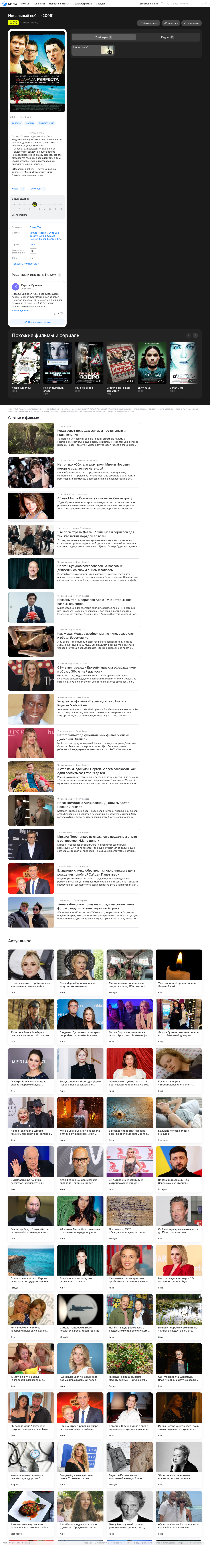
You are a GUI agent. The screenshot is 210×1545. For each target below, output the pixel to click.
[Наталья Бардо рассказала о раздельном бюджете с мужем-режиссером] (130, 1317)
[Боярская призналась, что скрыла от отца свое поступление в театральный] (80, 1268)
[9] (55, 209)
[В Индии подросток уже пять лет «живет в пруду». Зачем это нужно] (179, 1317)
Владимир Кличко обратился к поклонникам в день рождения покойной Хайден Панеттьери (96, 872)
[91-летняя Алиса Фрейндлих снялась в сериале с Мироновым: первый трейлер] (31, 1022)
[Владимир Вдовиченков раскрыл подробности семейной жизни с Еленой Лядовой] (80, 1022)
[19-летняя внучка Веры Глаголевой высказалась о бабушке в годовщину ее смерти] (31, 1366)
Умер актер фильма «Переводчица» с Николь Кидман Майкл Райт (91, 703)
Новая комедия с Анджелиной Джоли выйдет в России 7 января (93, 805)
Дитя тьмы (144, 387)
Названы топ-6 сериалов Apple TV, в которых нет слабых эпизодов (94, 602)
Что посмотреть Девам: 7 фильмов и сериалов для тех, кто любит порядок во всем (95, 534)
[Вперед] (195, 335)
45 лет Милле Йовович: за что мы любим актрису (94, 498)
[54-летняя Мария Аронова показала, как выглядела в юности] (179, 1465)
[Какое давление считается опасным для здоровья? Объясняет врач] (31, 1465)
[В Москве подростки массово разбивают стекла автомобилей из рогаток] (130, 1120)
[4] (30, 209)
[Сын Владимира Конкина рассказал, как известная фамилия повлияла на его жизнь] (31, 1169)
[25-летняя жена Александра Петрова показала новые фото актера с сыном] (31, 1415)
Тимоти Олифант (39, 235)
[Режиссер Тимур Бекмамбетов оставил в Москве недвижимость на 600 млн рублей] (31, 1219)
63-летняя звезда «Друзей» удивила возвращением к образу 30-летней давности (96, 669)
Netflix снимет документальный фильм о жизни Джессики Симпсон (93, 737)
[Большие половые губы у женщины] (179, 1120)
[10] (60, 209)
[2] (20, 209)
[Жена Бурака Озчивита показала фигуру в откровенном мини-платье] (80, 1120)
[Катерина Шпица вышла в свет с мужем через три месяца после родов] (130, 1415)
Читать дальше (20, 310)
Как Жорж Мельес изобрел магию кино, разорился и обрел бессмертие (96, 635)
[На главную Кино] (12, 3)
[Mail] (4, 3)
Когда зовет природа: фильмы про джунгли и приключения (91, 432)
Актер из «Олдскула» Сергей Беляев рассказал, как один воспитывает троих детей (96, 771)
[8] (50, 209)
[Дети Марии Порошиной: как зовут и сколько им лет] (80, 973)
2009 (13, 116)
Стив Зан (54, 232)
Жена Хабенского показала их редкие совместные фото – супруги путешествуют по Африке (95, 906)
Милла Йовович (38, 232)
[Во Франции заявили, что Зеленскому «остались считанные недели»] (179, 1169)
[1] (15, 209)
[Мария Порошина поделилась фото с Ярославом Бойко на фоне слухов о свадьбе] (130, 1022)
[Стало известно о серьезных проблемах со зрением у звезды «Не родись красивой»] (130, 1268)
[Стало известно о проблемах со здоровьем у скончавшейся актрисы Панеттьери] (31, 973)
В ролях (16, 232)
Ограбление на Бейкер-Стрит (119, 389)
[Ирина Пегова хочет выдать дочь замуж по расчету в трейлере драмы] (179, 1415)
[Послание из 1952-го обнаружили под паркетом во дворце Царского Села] (130, 1219)
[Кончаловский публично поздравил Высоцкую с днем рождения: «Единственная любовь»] (31, 1317)
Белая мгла (176, 387)
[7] (45, 209)
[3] (25, 209)
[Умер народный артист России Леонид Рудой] (179, 973)
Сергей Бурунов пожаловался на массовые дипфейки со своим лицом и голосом (90, 568)
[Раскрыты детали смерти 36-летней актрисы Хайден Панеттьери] (179, 1268)
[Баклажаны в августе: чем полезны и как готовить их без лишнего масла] (31, 1514)
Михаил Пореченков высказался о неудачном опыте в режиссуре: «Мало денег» (97, 838)
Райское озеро (84, 387)
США (32, 244)
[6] (40, 209)
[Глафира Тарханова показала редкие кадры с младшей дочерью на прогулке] (31, 1071)
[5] (35, 209)
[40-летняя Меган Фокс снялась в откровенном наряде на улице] (80, 1219)
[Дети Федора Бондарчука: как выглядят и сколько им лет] (80, 1169)
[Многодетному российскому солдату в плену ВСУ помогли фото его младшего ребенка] (130, 973)
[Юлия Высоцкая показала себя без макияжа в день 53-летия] (80, 1366)
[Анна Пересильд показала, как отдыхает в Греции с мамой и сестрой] (80, 1514)
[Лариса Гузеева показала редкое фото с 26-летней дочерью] (179, 1022)
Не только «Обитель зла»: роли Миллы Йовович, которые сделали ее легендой (94, 466)
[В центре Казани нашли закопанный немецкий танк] (130, 1465)
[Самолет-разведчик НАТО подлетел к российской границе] (80, 1317)
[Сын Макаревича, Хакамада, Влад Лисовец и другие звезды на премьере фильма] (179, 1366)
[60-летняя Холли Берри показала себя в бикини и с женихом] (179, 1514)
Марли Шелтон (47, 238)
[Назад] (188, 335)
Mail (5, 1543)
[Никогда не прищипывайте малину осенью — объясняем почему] (130, 1366)
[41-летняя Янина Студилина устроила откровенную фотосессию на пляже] (130, 1169)
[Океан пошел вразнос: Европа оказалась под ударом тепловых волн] (31, 1268)
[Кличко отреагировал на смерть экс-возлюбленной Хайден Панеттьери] (80, 1415)
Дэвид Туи (35, 227)
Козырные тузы (21, 387)
